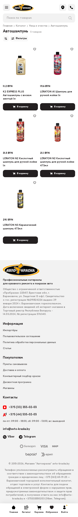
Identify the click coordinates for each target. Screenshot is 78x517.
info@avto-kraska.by (16, 429)
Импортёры (10, 330)
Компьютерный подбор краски (21, 376)
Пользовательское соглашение (21, 336)
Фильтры (21, 38)
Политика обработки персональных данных (29, 342)
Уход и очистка (38, 26)
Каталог (21, 26)
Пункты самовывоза (15, 364)
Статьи (7, 348)
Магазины (8, 388)
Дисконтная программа (17, 382)
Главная (8, 26)
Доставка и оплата (14, 370)
